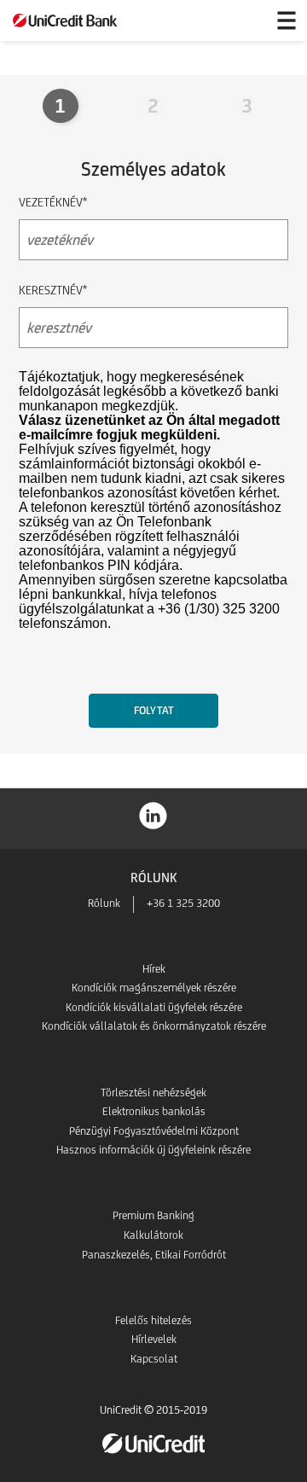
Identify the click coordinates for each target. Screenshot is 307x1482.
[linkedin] (153, 814)
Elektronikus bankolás (154, 1111)
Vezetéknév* (53, 202)
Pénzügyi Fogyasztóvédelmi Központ (154, 1131)
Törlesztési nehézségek (153, 1092)
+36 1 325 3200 (183, 903)
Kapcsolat (153, 1358)
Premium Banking (153, 1215)
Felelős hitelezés (153, 1320)
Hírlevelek (154, 1339)
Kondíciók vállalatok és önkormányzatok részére (154, 1026)
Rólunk (104, 903)
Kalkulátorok (153, 1235)
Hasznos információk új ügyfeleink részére (153, 1149)
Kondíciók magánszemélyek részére (154, 987)
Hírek (153, 968)
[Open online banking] (245, 20)
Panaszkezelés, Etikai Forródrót (154, 1254)
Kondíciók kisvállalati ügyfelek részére (154, 1007)
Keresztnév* (53, 290)
